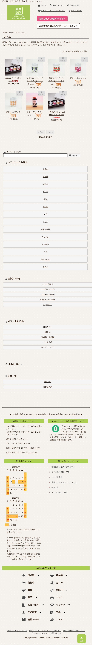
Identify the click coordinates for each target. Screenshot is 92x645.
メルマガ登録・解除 (60, 492)
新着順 (84, 51)
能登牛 (45, 184)
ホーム (44, 5)
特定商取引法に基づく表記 (74, 631)
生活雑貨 (45, 244)
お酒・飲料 (45, 229)
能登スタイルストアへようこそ (64, 482)
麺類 (45, 199)
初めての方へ (58, 5)
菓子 (45, 214)
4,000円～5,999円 (48, 294)
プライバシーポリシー (40, 633)
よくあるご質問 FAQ (60, 472)
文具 (45, 252)
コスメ (45, 267)
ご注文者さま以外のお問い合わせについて (58, 26)
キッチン (45, 237)
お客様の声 (74, 5)
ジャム (23, 32)
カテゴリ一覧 (76, 11)
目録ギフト (47, 327)
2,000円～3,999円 (48, 289)
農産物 (45, 177)
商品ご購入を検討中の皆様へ (52, 19)
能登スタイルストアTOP (11, 32)
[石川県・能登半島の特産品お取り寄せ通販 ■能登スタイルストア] (19, 12)
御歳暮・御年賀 (47, 337)
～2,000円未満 (47, 284)
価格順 (76, 51)
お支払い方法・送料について (53, 11)
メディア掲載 (57, 477)
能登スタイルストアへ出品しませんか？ (45, 631)
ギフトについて (47, 347)
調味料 (45, 207)
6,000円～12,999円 (47, 300)
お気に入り (19, 60)
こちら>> (24, 439)
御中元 (47, 332)
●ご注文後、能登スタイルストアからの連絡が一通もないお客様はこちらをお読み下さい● (46, 414)
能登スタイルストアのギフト (63, 467)
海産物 (45, 169)
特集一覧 (47, 382)
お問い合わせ (55, 633)
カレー (45, 192)
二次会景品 (47, 342)
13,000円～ (47, 305)
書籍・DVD (45, 259)
